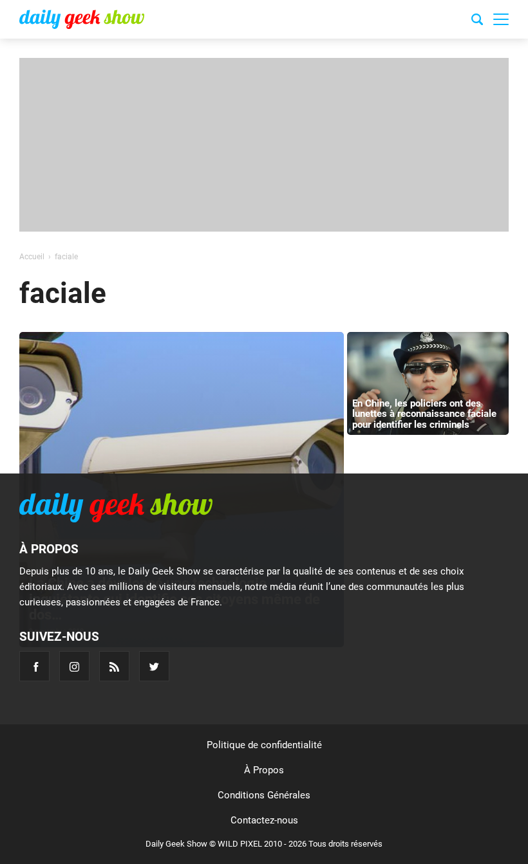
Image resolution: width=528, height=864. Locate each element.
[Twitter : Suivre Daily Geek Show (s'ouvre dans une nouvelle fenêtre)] (154, 666)
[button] (501, 19)
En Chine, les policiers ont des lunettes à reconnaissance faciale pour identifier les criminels (424, 414)
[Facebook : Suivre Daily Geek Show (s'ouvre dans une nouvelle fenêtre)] (34, 666)
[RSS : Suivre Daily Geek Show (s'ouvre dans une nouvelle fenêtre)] (114, 666)
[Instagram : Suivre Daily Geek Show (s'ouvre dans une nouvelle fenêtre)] (74, 666)
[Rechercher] (477, 21)
